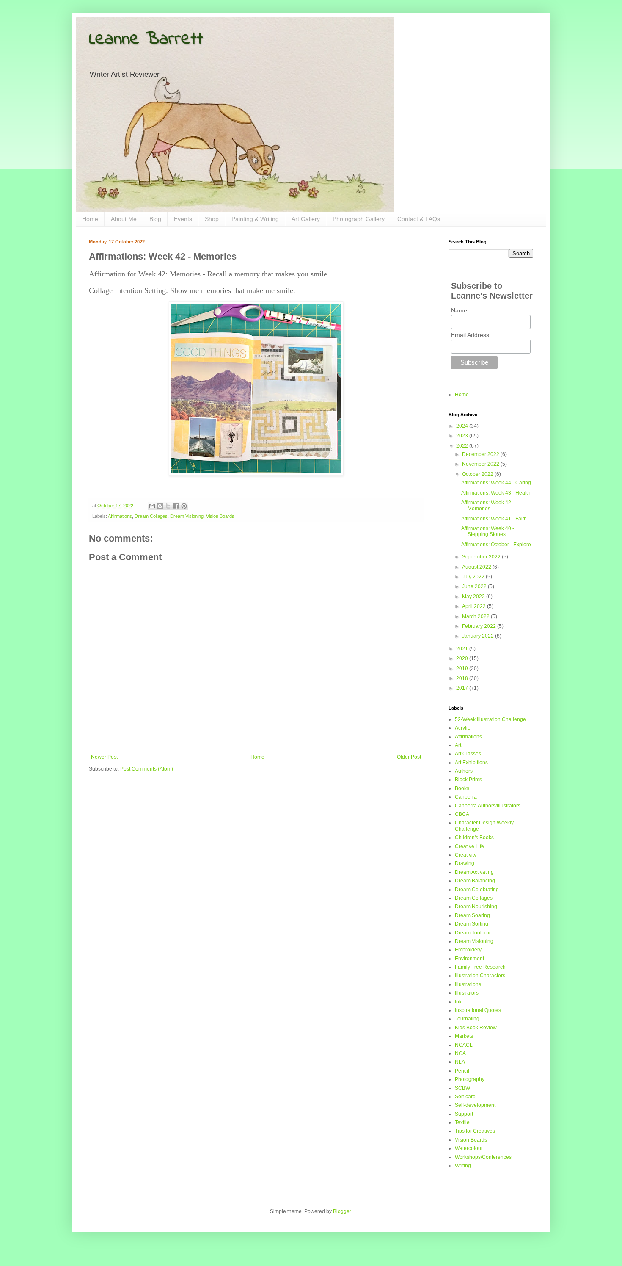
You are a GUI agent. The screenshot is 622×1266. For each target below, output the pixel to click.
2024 (462, 426)
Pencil (462, 1071)
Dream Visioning (187, 516)
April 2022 (474, 606)
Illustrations (468, 984)
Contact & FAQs (418, 219)
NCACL (464, 1045)
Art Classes (468, 754)
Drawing (464, 863)
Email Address (470, 335)
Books (462, 788)
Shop (212, 219)
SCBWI (463, 1088)
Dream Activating (474, 872)
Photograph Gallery (359, 219)
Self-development (475, 1105)
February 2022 (479, 626)
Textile (462, 1122)
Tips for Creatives (475, 1131)
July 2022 (474, 577)
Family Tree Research (480, 967)
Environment (469, 959)
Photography (469, 1079)
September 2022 (482, 557)
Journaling (467, 1019)
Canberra (466, 797)
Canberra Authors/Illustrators (487, 806)
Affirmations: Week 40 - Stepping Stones (487, 531)
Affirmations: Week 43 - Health (496, 493)
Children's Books (474, 837)
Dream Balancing (475, 881)
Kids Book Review (476, 1028)
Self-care (465, 1097)
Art (458, 745)
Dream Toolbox (472, 933)
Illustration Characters (480, 976)
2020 (462, 658)
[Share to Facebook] (176, 506)
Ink (458, 1002)
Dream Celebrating (477, 890)
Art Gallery (306, 219)
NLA (460, 1062)
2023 (462, 436)
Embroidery (468, 950)
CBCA (462, 814)
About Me (124, 219)
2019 (462, 669)
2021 (462, 649)
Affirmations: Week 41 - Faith (494, 519)
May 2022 (474, 597)
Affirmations (120, 516)
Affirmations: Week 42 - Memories (487, 505)
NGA (460, 1053)
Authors (464, 771)
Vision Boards (220, 516)
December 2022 (481, 454)
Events (183, 219)
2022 (462, 446)
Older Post (409, 757)
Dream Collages (151, 516)
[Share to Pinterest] (184, 506)
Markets (464, 1036)
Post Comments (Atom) (146, 769)
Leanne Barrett (146, 39)
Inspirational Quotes (478, 1010)
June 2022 (475, 586)
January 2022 (478, 636)
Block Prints (468, 779)
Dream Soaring (472, 915)
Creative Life (469, 846)
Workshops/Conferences (483, 1157)
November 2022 (481, 464)
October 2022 (478, 474)
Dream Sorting (471, 924)
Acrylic (462, 728)
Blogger (342, 1211)
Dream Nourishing (476, 906)
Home (90, 219)
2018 (462, 678)
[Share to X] (168, 506)
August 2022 (477, 567)
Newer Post (104, 757)
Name (459, 310)
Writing (463, 1166)
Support (464, 1114)
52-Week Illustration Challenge (490, 719)
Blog (155, 219)
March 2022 (476, 616)
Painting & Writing (255, 219)
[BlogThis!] (160, 506)
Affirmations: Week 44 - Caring (496, 483)
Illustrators (467, 993)
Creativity (465, 855)
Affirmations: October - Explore (496, 544)
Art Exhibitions (471, 763)
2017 (462, 688)
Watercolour (469, 1148)
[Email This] (152, 506)
